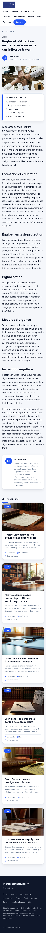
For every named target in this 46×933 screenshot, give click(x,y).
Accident (25, 11)
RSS (29, 902)
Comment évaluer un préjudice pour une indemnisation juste (22, 841)
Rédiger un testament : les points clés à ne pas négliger (20, 536)
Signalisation (13, 109)
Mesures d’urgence (16, 113)
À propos (7, 22)
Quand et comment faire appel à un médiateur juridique (21, 660)
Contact (19, 22)
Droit (39, 16)
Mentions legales (18, 902)
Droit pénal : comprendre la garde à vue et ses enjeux (20, 720)
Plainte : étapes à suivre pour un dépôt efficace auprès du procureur (18, 598)
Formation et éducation (17, 102)
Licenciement (19, 16)
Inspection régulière (16, 116)
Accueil (6, 11)
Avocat (31, 16)
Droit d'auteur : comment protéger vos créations (18, 781)
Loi (32, 11)
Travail (15, 11)
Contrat (6, 16)
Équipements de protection (19, 105)
